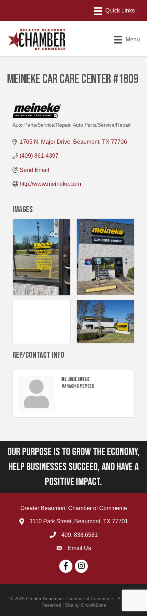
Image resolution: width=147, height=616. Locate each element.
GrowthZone (93, 605)
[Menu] (114, 11)
